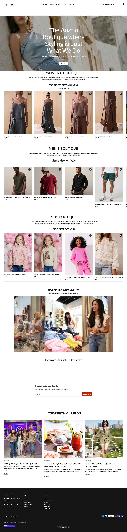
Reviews (46, 502)
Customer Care (27, 492)
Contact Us (26, 498)
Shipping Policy (27, 502)
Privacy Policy (47, 506)
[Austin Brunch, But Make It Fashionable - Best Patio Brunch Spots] (63, 439)
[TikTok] (19, 504)
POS (20, 522)
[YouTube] (12, 504)
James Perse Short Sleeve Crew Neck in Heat (45, 197)
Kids (57, 4)
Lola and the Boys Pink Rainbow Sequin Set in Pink (77, 277)
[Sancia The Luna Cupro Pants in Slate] (48, 112)
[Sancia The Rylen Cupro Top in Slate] (18, 112)
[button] (63, 63)
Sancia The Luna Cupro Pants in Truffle (105, 136)
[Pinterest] (15, 504)
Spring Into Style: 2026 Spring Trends (20, 464)
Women (45, 4)
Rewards (26, 506)
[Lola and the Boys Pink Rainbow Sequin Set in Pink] (79, 254)
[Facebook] (5, 504)
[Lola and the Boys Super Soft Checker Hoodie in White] (109, 254)
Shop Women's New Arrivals (63, 88)
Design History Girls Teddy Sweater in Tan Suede (46, 274)
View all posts (63, 417)
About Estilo (47, 492)
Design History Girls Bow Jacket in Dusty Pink (15, 274)
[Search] (119, 4)
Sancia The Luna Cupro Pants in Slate (43, 136)
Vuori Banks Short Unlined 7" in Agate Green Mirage (108, 204)
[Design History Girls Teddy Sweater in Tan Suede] (48, 252)
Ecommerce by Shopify (26, 522)
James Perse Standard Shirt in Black (74, 197)
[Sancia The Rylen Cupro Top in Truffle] (79, 112)
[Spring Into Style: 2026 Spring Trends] (23, 439)
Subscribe (87, 394)
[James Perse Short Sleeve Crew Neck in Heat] (48, 181)
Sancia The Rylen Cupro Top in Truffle (74, 136)
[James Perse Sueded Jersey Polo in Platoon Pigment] (18, 181)
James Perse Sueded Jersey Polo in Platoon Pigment (17, 197)
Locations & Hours (27, 500)
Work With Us (47, 504)
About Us (71, 4)
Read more (6, 473)
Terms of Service (47, 508)
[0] (122, 4)
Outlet (64, 4)
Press (45, 498)
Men (51, 4)
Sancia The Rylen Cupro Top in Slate (13, 136)
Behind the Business (48, 500)
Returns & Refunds (28, 504)
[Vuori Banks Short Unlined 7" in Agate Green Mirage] (109, 184)
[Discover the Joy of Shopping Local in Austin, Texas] (104, 439)
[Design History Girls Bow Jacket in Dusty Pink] (18, 252)
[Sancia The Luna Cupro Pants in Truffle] (109, 112)
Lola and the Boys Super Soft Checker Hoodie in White (109, 277)
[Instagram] (8, 504)
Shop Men (63, 164)
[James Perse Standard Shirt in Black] (79, 181)
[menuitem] (45, 4)
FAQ (25, 496)
